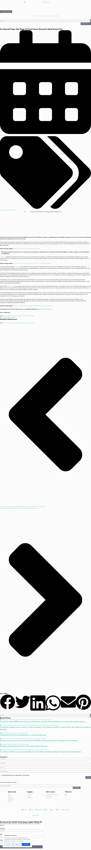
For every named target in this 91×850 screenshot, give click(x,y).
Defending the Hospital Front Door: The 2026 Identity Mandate (23, 746)
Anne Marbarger (11, 286)
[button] (7, 702)
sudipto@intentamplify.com (46, 309)
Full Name (2, 828)
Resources (40, 15)
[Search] (90, 20)
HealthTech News (12, 210)
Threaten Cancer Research (28, 315)
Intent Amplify (35, 815)
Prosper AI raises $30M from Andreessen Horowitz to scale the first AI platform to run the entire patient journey (42, 722)
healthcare (14, 315)
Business (2, 210)
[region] (17, 840)
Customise (9, 844)
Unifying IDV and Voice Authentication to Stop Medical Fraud (23, 735)
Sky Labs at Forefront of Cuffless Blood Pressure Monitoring (26, 248)
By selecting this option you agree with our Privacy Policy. (16, 775)
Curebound (2, 256)
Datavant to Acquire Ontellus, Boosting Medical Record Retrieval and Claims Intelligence (32, 305)
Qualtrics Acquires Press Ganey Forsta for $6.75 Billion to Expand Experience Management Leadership (39, 741)
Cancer (5, 210)
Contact (56, 15)
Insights (48, 15)
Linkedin (68, 794)
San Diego (20, 315)
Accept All (26, 844)
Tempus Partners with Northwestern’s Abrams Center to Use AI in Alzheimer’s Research (32, 263)
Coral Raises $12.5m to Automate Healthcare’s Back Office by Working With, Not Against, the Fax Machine (40, 752)
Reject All (17, 844)
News (34, 15)
